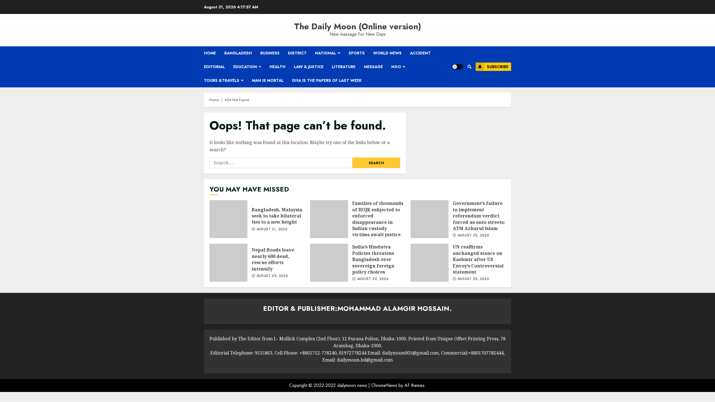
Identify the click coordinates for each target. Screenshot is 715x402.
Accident (420, 53)
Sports (357, 53)
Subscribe (497, 67)
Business (270, 53)
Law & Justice (308, 67)
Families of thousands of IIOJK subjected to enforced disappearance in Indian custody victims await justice (329, 219)
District (297, 53)
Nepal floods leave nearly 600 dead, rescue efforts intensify (228, 263)
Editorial (214, 67)
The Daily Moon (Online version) (357, 26)
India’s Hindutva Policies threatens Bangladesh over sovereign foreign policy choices (329, 263)
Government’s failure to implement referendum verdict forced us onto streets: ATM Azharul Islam (430, 219)
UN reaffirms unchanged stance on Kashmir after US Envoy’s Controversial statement (430, 263)
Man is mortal (268, 80)
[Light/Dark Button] (457, 67)
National (325, 53)
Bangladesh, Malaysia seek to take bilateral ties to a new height (228, 219)
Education (245, 67)
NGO (396, 67)
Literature (344, 67)
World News (387, 53)
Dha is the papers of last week (326, 80)
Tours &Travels (221, 80)
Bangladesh (238, 53)
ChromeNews (384, 385)
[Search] (469, 66)
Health (277, 67)
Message (373, 67)
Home (210, 53)
